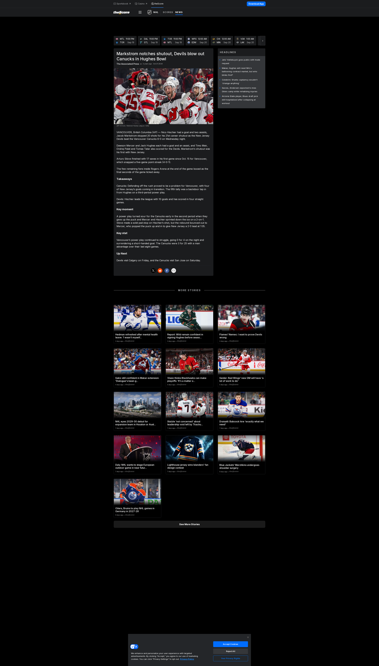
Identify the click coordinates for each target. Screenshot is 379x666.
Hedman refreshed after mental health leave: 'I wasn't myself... (136, 336)
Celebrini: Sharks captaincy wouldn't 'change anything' (240, 81)
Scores (168, 12)
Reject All (230, 651)
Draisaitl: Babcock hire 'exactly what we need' (241, 423)
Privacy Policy (187, 659)
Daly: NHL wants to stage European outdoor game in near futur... (134, 466)
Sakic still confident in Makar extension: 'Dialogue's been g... (137, 379)
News (179, 12)
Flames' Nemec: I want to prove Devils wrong (240, 336)
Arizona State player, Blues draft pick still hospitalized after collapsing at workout (240, 99)
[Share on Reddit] (160, 270)
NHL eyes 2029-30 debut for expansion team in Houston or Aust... (135, 423)
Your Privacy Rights (230, 658)
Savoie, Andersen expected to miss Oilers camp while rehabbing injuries (239, 90)
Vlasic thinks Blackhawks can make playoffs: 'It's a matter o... (186, 379)
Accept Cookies (230, 644)
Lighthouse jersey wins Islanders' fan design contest (187, 466)
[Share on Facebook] (166, 270)
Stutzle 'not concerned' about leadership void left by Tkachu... (185, 423)
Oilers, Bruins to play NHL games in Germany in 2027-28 (134, 510)
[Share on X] (153, 270)
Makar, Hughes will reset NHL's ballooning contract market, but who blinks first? (239, 71)
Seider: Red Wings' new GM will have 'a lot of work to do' (241, 379)
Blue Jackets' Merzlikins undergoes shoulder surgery (239, 466)
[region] (189, 650)
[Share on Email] (173, 270)
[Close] (248, 637)
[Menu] (140, 12)
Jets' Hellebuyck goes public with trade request (241, 61)
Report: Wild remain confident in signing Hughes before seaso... (185, 336)
